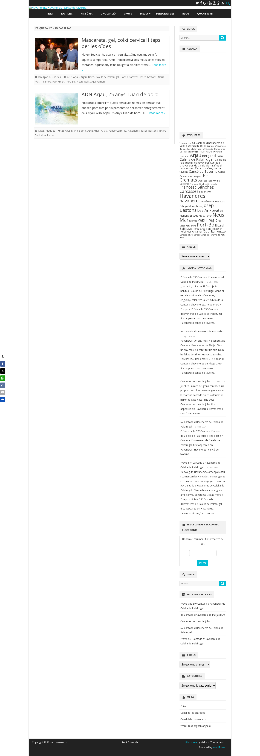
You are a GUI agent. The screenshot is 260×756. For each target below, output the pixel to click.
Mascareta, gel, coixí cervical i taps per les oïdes (121, 43)
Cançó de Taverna (203, 171)
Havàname (207, 201)
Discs (41, 130)
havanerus (190, 201)
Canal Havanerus (199, 267)
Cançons (201, 168)
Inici (50, 13)
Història (87, 13)
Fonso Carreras (129, 77)
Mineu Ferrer (205, 216)
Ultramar (197, 231)
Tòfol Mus (186, 231)
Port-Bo (70, 81)
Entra (183, 706)
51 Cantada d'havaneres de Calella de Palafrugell (202, 144)
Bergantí (209, 155)
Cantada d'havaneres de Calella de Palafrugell (201, 164)
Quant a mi (205, 13)
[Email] (2, 392)
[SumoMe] (2, 399)
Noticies (67, 13)
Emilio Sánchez (205, 181)
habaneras (205, 192)
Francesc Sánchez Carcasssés (203, 184)
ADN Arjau (73, 77)
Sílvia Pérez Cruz (195, 228)
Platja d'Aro (191, 226)
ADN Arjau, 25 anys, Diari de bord (120, 94)
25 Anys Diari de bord (73, 130)
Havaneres (134, 130)
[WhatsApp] (218, 3)
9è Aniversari (186, 143)
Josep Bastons (148, 77)
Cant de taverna (187, 168)
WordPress (218, 747)
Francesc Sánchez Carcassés (197, 189)
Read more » (157, 113)
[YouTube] (210, 3)
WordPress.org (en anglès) (195, 725)
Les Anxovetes (210, 210)
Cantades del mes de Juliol (195, 381)
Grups (128, 13)
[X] (2, 371)
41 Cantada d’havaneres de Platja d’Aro (202, 331)
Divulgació (108, 13)
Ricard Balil (82, 81)
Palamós (46, 81)
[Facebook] (201, 3)
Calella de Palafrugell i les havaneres (203, 161)
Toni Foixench (214, 228)
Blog (185, 13)
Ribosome (191, 742)
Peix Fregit (58, 81)
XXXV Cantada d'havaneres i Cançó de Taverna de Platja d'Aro (203, 235)
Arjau (84, 77)
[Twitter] (197, 3)
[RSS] (222, 3)
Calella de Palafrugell (107, 77)
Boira (91, 77)
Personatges (165, 13)
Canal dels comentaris (193, 719)
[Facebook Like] (2, 385)
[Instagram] (214, 3)
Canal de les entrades (192, 712)
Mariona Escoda (189, 215)
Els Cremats (194, 177)
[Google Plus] (205, 3)
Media (144, 13)
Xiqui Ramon (97, 81)
